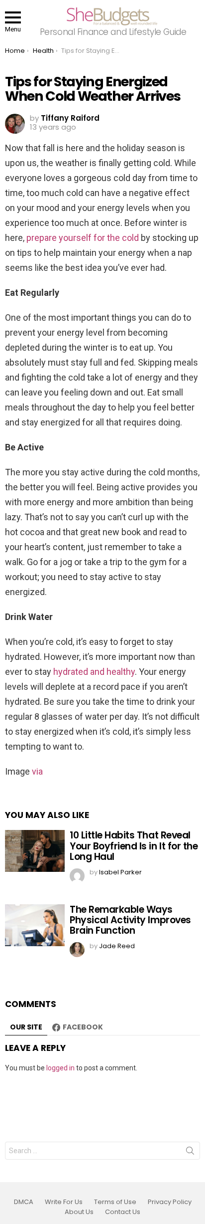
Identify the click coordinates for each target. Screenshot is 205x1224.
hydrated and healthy (94, 671)
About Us (79, 1212)
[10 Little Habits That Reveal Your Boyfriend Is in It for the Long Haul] (35, 851)
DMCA (23, 1202)
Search (190, 1153)
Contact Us (122, 1212)
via (37, 771)
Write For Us (64, 1202)
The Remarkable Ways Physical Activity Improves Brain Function (130, 920)
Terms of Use (115, 1202)
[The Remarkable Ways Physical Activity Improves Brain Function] (35, 925)
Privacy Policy (170, 1202)
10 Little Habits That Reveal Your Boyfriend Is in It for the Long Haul (134, 845)
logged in (60, 1068)
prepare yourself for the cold (82, 237)
